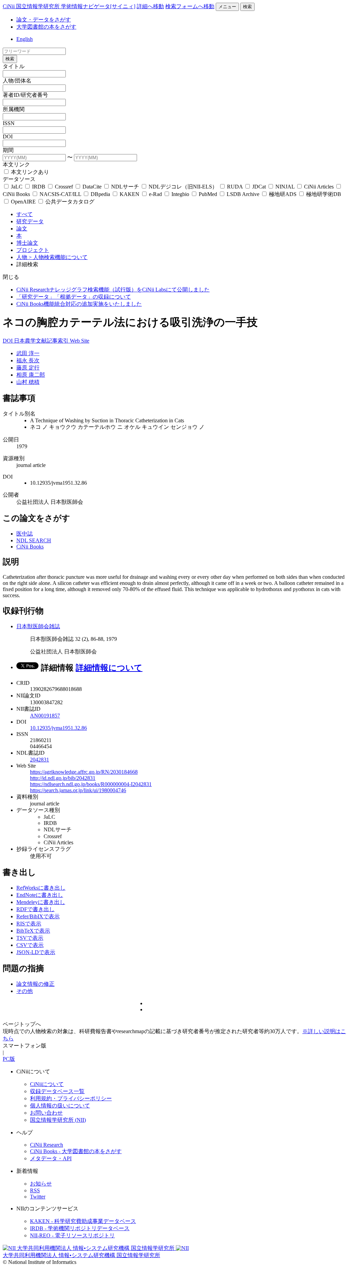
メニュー (227, 6)
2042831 (39, 760)
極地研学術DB (323, 194)
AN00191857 (45, 716)
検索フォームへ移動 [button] (189, 6)
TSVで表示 (29, 938)
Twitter (37, 1196)
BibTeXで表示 (33, 931)
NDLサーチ (125, 187)
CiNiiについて (47, 1084)
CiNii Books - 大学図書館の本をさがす (76, 1151)
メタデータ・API (51, 1158)
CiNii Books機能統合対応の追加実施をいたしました (79, 304)
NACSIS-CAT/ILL (60, 194)
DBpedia (100, 194)
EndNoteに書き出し (39, 895)
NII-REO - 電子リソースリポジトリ (72, 1235)
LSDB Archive (243, 194)
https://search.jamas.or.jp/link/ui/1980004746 (78, 790)
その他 (24, 991)
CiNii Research (46, 1145)
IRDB (39, 187)
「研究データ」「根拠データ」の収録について (73, 297)
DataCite (92, 187)
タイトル (14, 66)
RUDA (235, 187)
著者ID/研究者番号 (25, 95)
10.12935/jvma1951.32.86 (58, 728)
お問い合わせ (46, 1113)
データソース (19, 179)
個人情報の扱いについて (60, 1105)
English (24, 39)
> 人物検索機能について (58, 257)
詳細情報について (109, 667)
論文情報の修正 (35, 984)
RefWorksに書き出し (40, 888)
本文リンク (16, 164)
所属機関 (14, 109)
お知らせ (41, 1184)
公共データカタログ (69, 202)
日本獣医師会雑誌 (38, 626)
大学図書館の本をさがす (46, 27)
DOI (8, 136)
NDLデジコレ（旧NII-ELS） (183, 187)
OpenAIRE (23, 202)
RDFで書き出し (35, 909)
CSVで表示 (30, 945)
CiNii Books (30, 546)
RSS (35, 1190)
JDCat (259, 187)
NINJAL (285, 187)
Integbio (180, 194)
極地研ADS (283, 194)
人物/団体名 (17, 81)
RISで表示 (28, 923)
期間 (8, 150)
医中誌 (24, 534)
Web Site (79, 341)
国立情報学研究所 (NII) (58, 1120)
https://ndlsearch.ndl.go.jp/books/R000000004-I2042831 (91, 784)
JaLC (17, 187)
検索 (247, 6)
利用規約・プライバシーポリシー (71, 1098)
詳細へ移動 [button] (150, 6)
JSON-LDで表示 (35, 952)
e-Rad (155, 194)
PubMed (207, 194)
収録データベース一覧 (57, 1091)
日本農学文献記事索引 (42, 341)
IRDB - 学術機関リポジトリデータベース (80, 1228)
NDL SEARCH (33, 540)
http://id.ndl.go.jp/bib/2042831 (62, 778)
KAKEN (129, 194)
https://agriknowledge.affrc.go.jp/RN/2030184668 (84, 772)
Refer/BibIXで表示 (38, 916)
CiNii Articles (319, 187)
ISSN (9, 123)
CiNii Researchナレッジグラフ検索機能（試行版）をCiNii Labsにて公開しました (113, 289)
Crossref (64, 187)
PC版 (9, 1059)
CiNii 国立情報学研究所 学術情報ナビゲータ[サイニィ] (69, 6)
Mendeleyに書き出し (40, 902)
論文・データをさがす (43, 19)
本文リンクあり (29, 172)
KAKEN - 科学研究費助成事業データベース (83, 1221)
